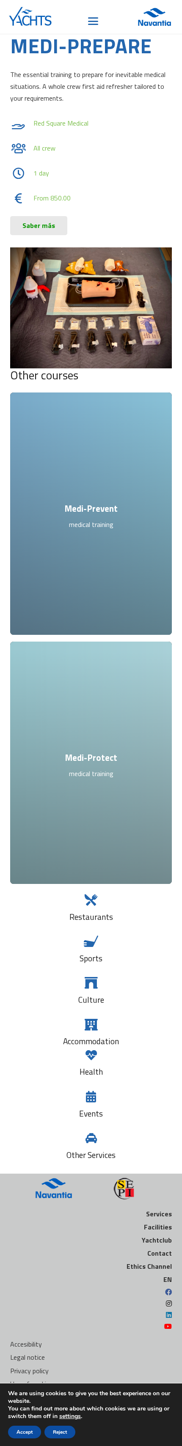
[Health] (91, 1055)
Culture (91, 999)
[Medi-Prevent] (91, 513)
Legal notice (27, 1357)
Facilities (158, 1227)
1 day (41, 173)
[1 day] (22, 173)
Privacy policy (29, 1371)
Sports (91, 958)
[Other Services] (91, 1138)
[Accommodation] (91, 1024)
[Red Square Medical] (22, 123)
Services (159, 1214)
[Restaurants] (91, 899)
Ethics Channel (149, 1266)
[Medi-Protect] (91, 763)
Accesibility (26, 1344)
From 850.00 (52, 198)
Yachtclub (157, 1240)
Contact (159, 1253)
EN (167, 1279)
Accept (25, 1432)
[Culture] (91, 982)
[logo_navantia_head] (154, 17)
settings (70, 1416)
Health (91, 1071)
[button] (93, 21)
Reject (60, 1432)
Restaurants (91, 917)
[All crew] (22, 148)
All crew (44, 148)
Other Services (91, 1155)
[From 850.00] (22, 198)
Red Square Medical (60, 123)
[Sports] (91, 941)
